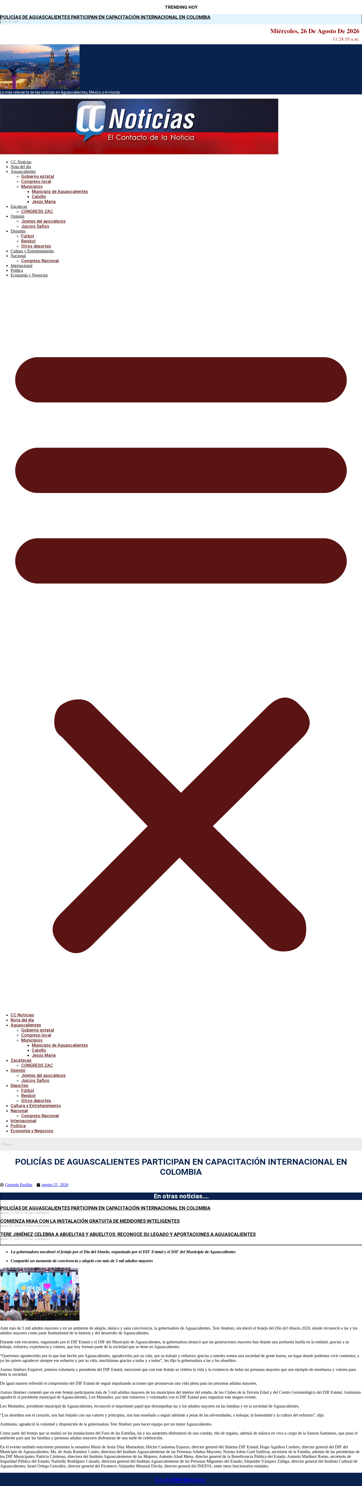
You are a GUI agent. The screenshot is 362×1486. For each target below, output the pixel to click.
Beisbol (28, 241)
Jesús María (44, 201)
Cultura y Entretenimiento (32, 251)
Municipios (32, 186)
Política (17, 270)
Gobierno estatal (37, 176)
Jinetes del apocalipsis (43, 221)
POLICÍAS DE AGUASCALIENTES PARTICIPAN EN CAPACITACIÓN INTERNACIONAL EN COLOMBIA (105, 17)
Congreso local (36, 181)
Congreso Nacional (40, 260)
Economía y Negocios (29, 275)
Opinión (17, 216)
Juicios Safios (35, 226)
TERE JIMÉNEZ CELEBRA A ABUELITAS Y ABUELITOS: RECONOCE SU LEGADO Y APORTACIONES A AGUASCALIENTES (128, 1234)
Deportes (18, 231)
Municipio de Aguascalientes (60, 191)
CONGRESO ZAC (37, 211)
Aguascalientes (23, 171)
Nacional (18, 255)
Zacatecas (19, 206)
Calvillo (39, 196)
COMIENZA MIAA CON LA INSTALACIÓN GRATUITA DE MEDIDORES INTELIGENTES (90, 1221)
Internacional (21, 265)
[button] (181, 645)
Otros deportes (36, 246)
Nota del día (21, 166)
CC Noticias (21, 162)
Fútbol (27, 236)
